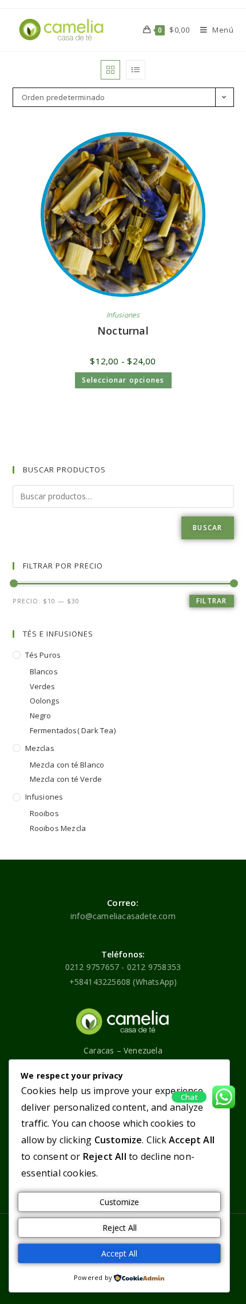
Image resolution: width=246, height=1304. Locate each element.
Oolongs (44, 700)
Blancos (44, 671)
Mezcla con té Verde (66, 779)
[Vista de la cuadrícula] (110, 69)
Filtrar (211, 601)
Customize (119, 1201)
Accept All (119, 1253)
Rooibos (44, 813)
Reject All (119, 1227)
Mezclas (39, 748)
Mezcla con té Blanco (67, 765)
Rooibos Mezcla (58, 828)
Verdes (42, 686)
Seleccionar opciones (123, 380)
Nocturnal (123, 330)
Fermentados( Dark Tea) (73, 730)
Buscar (207, 527)
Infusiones (123, 315)
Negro (40, 715)
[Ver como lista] (135, 69)
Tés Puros (43, 655)
